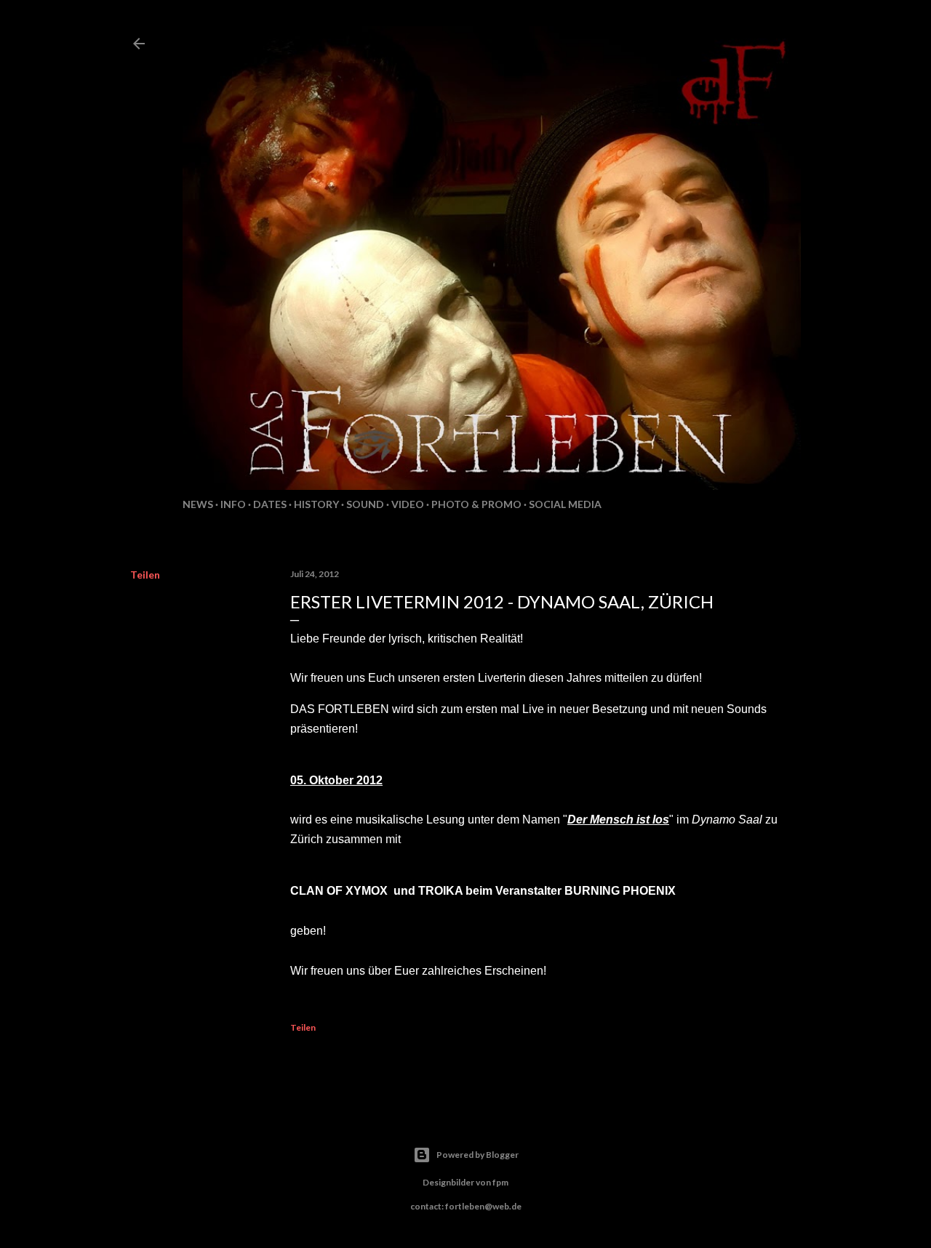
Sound (365, 504)
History (316, 504)
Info (233, 504)
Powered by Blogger (477, 1154)
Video (407, 504)
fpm (500, 1182)
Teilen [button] (145, 574)
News (198, 504)
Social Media (565, 504)
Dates (270, 504)
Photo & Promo (476, 504)
